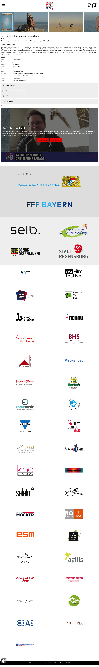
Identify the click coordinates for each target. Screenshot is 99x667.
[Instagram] (88, 5)
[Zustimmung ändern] (3, 661)
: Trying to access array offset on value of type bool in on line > (49, 179)
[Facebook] (94, 5)
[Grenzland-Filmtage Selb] (49, 6)
